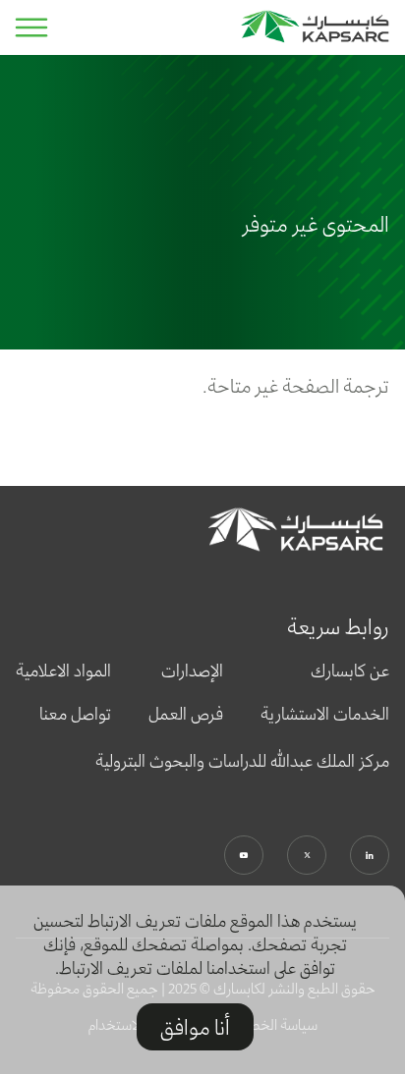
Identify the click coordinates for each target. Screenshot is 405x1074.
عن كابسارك (350, 670)
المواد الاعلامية (63, 670)
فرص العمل (185, 713)
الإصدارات (192, 670)
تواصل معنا (75, 713)
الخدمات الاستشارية (324, 713)
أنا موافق (195, 1027)
